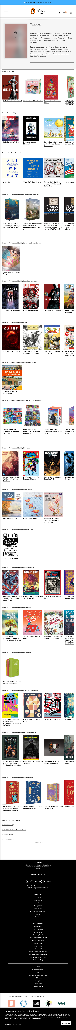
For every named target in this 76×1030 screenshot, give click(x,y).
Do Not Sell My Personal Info (38, 952)
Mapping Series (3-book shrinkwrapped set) (12, 682)
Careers (37, 914)
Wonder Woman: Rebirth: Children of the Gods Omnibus (12, 479)
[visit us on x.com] (31, 881)
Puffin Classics (7, 835)
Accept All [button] (66, 1023)
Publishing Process (38, 970)
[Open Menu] (6, 13)
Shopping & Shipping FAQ (38, 975)
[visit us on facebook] (27, 881)
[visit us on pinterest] (44, 881)
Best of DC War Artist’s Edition (52, 597)
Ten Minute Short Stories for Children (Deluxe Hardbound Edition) (12, 808)
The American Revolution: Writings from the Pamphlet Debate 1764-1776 (33, 226)
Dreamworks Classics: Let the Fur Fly (53, 352)
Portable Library (8, 825)
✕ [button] (73, 1011)
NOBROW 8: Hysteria (52, 719)
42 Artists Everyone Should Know (10, 392)
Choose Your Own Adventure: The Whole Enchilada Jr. (11, 431)
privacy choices (36, 1018)
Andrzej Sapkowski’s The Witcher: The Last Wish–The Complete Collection (12, 763)
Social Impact (38, 908)
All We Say (6, 182)
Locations (38, 903)
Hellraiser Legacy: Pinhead (30, 143)
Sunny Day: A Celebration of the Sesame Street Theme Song (53, 144)
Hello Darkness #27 (30, 310)
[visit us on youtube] (36, 881)
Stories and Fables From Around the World (32, 807)
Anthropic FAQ (38, 960)
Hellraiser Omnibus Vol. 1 (53, 310)
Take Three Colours (10, 518)
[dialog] (38, 1019)
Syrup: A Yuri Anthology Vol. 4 (11, 273)
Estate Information (38, 986)
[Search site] (71, 13)
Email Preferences (38, 940)
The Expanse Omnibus (11, 310)
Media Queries (38, 929)
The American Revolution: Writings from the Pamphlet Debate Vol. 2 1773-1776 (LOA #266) (53, 226)
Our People (38, 900)
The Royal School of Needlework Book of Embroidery (51, 520)
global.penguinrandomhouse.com (38, 885)
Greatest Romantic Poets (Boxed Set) (53, 807)
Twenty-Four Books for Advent (52, 102)
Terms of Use (38, 943)
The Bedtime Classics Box (33, 101)
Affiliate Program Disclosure (38, 954)
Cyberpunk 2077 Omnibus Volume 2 (33, 762)
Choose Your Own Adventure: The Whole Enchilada (31, 431)
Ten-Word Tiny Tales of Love (31, 637)
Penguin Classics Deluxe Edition (14, 830)
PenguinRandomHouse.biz (38, 938)
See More (37, 843)
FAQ (38, 972)
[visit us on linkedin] (40, 881)
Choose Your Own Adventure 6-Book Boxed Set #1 (53, 431)
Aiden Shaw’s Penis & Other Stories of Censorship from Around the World (12, 722)
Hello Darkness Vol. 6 (11, 142)
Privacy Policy (38, 946)
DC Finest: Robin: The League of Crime (31, 478)
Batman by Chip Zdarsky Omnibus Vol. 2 (53, 478)
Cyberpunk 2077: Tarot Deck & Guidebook (52, 762)
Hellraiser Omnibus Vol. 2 (12, 101)
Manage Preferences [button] (13, 1024)
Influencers (38, 932)
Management (38, 906)
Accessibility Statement (38, 911)
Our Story (38, 897)
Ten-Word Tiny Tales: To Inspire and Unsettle (53, 637)
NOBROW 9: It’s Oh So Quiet (31, 720)
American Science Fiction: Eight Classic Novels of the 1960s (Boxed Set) (12, 225)
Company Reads (38, 935)
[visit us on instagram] (48, 881)
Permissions (38, 984)
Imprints (38, 917)
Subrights (38, 981)
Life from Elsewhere (10, 558)
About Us (38, 895)
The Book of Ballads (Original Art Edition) (31, 352)
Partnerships (38, 927)
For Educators (38, 978)
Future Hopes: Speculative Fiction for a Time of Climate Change (12, 638)
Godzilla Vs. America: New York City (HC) (33, 597)
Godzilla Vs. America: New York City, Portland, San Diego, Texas (12, 598)
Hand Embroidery (30, 518)
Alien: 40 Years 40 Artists (12, 351)
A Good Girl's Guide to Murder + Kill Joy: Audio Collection (53, 184)
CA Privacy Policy (37, 949)
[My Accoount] (59, 13)
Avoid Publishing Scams (38, 957)
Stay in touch (39, 874)
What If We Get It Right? (32, 182)
